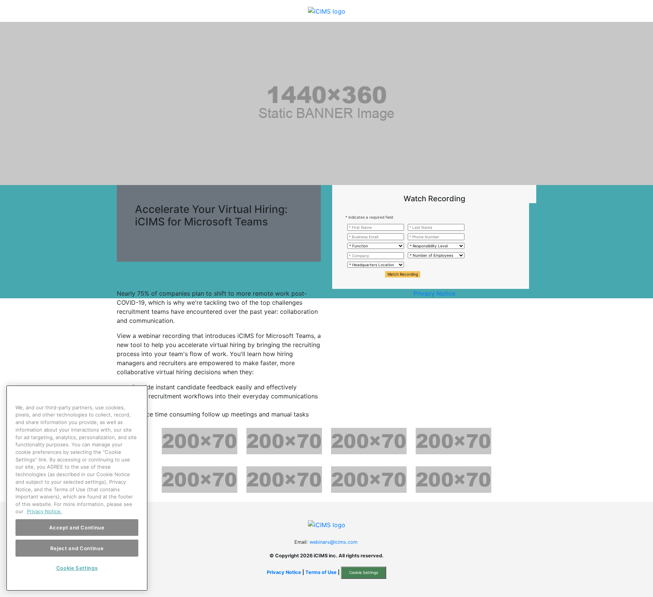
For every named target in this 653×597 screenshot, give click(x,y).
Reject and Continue (77, 548)
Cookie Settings (363, 572)
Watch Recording (402, 274)
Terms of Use (321, 572)
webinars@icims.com (333, 542)
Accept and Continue (76, 527)
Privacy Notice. (44, 511)
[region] (77, 488)
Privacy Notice (434, 293)
